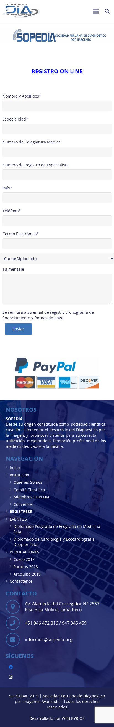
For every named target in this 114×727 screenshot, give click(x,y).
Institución (19, 474)
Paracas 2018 (26, 566)
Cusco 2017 (24, 559)
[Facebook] (10, 667)
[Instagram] (10, 677)
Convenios (23, 504)
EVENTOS (18, 519)
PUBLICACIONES (24, 552)
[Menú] (96, 11)
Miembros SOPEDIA (32, 497)
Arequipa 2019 (27, 574)
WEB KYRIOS (73, 718)
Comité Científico (29, 489)
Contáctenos (21, 581)
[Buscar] (107, 11)
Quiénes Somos (28, 482)
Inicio (15, 467)
